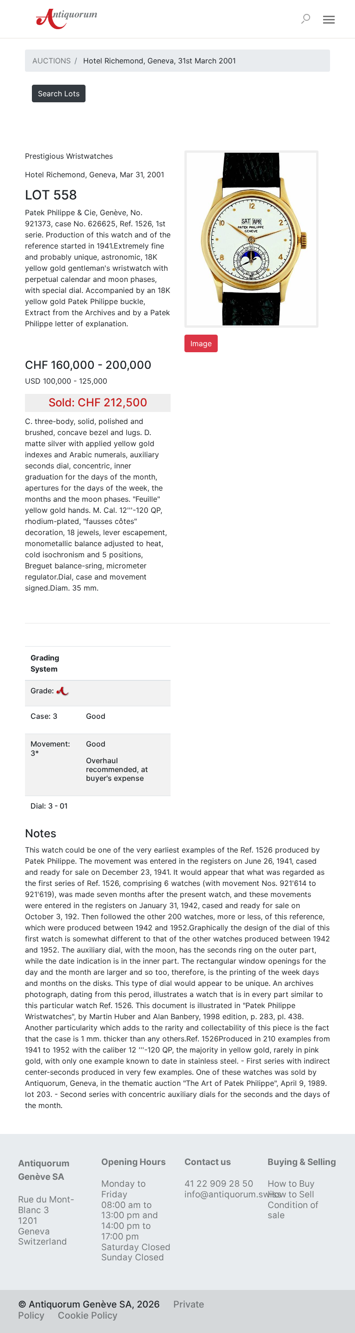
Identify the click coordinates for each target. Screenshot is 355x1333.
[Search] (306, 19)
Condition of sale (293, 1210)
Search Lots (59, 93)
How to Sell (291, 1194)
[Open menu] (329, 19)
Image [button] (201, 343)
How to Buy (291, 1183)
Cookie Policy (87, 1315)
